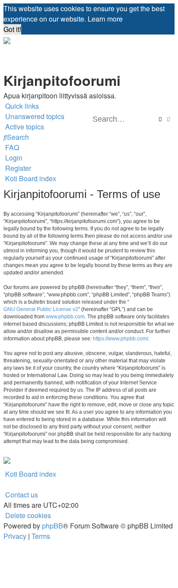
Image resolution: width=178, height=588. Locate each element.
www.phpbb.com (65, 317)
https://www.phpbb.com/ (120, 339)
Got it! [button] (12, 29)
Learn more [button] (105, 19)
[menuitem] (33, 116)
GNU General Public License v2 (40, 309)
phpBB (52, 526)
